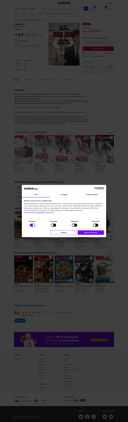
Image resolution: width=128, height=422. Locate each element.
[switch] (53, 225)
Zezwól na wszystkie (91, 232)
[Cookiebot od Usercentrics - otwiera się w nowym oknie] (96, 188)
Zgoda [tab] (36, 194)
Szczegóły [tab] (64, 194)
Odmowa (64, 232)
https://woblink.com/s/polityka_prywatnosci (39, 212)
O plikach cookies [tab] (92, 194)
